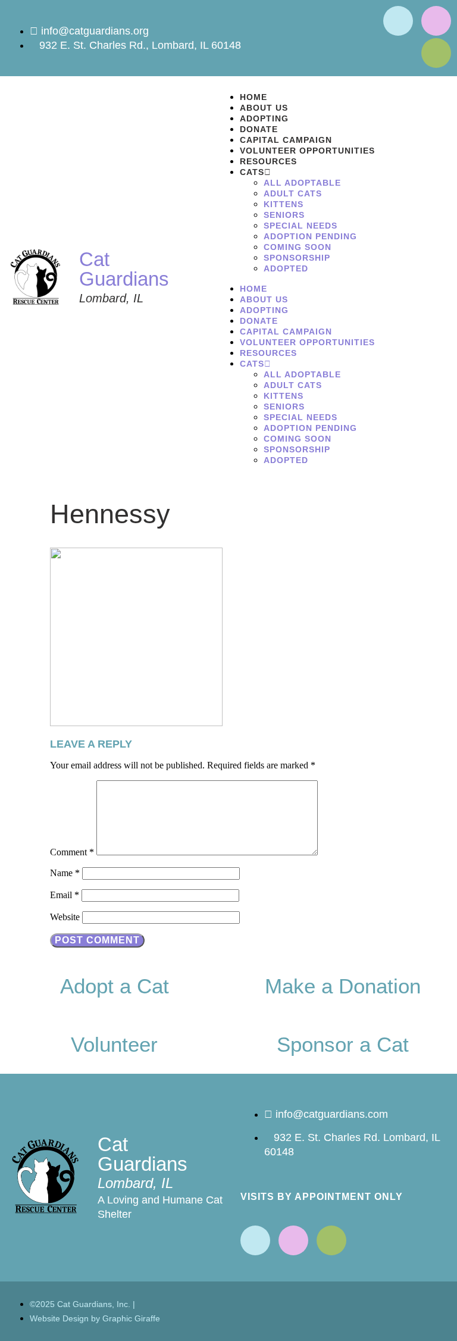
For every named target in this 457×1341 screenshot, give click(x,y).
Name (65, 873)
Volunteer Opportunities (307, 150)
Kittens (283, 204)
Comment (72, 852)
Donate (259, 129)
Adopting (264, 118)
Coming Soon (297, 247)
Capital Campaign (286, 140)
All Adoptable (302, 182)
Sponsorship (297, 257)
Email (64, 895)
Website (65, 917)
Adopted (286, 268)
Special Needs (300, 225)
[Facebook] (398, 21)
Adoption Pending (310, 236)
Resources (268, 161)
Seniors (284, 215)
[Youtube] (436, 21)
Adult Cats (293, 193)
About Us (264, 107)
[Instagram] (436, 53)
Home (253, 97)
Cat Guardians (124, 269)
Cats (252, 172)
